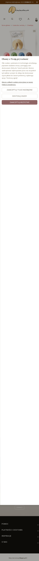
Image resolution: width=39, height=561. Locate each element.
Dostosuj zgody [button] (19, 96)
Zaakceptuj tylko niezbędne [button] (19, 90)
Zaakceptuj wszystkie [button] (19, 102)
